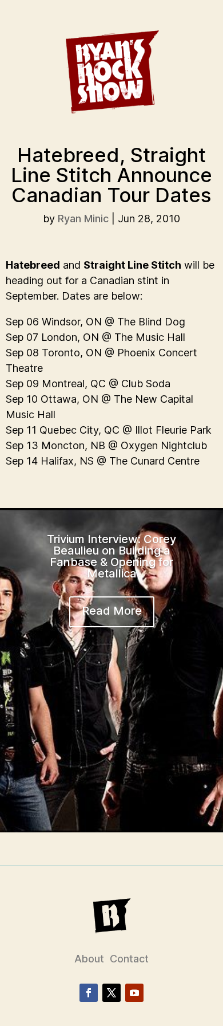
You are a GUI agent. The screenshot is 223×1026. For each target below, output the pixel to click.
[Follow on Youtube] (134, 993)
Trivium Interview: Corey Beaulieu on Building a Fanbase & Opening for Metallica (111, 556)
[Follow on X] (111, 993)
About (89, 959)
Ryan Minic (83, 219)
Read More (112, 611)
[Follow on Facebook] (88, 993)
